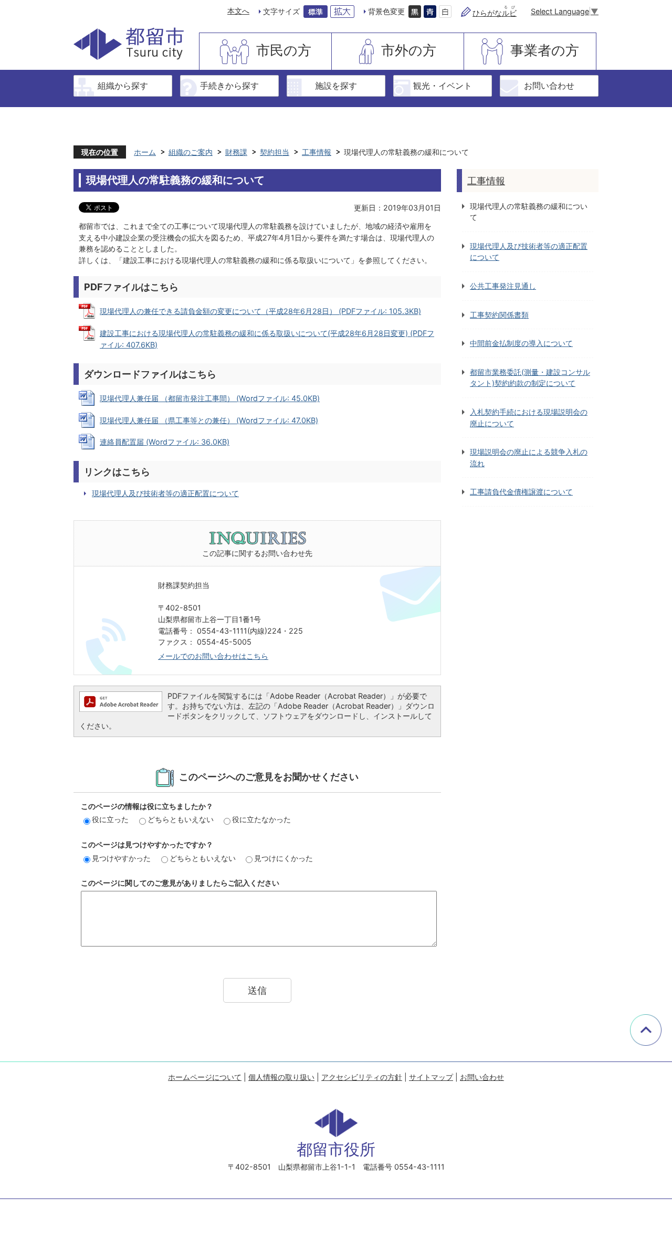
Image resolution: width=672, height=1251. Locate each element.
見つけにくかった (283, 858)
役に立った (110, 819)
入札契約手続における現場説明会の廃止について (528, 417)
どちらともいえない (181, 819)
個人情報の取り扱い (281, 1077)
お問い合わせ (549, 85)
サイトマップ (431, 1077)
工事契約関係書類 (499, 314)
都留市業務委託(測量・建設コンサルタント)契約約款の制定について (530, 377)
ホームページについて (205, 1077)
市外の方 (408, 50)
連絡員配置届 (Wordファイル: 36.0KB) (164, 441)
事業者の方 (544, 50)
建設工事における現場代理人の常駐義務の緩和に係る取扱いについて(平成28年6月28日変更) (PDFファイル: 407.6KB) (267, 339)
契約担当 (274, 152)
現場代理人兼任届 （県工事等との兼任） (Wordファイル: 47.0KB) (209, 420)
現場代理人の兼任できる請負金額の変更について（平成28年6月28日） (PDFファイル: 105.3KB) (260, 311)
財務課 (236, 152)
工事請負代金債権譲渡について (521, 491)
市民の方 (283, 50)
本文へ (238, 10)
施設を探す (336, 85)
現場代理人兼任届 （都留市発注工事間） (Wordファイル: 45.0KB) (210, 398)
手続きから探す (229, 85)
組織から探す (123, 85)
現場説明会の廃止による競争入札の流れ (528, 457)
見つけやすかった (121, 858)
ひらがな (494, 12)
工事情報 (316, 152)
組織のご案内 (191, 152)
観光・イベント (442, 85)
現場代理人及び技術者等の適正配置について (165, 493)
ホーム (145, 152)
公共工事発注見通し (503, 285)
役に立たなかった (261, 819)
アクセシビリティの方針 (361, 1077)
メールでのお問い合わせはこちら (213, 655)
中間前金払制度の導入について (521, 343)
